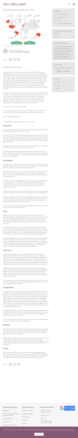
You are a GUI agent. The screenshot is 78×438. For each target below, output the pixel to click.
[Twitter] (46, 423)
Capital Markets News (63, 14)
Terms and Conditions (49, 430)
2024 (58, 88)
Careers (24, 423)
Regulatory (6, 410)
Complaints (6, 422)
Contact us (25, 420)
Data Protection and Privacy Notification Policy (11, 414)
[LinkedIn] (50, 423)
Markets (59, 20)
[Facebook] (42, 423)
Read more (57, 37)
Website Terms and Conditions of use (46, 411)
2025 (58, 85)
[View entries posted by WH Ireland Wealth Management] (5, 51)
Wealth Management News (64, 23)
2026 (58, 82)
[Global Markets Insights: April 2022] (22, 46)
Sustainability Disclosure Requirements (10, 426)
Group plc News (61, 17)
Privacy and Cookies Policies (66, 430)
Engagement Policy (27, 414)
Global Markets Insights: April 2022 (65, 68)
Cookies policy (45, 415)
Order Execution (7, 419)
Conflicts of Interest (27, 410)
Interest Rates (26, 417)
